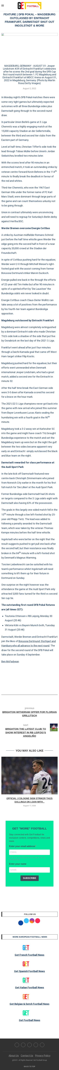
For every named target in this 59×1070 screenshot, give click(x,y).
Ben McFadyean (10, 661)
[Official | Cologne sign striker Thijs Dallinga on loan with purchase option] (29, 775)
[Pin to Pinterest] (35, 687)
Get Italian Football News (29, 987)
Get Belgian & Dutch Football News (29, 1003)
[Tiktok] (42, 1045)
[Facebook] (17, 1045)
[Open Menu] (2, 5)
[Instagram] (29, 1045)
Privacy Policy (42, 1055)
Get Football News (29, 1020)
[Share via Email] (39, 687)
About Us (14, 1055)
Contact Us (27, 1055)
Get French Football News (29, 954)
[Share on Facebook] (25, 687)
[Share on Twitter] (30, 687)
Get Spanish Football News (29, 971)
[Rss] (36, 1045)
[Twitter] (23, 1045)
